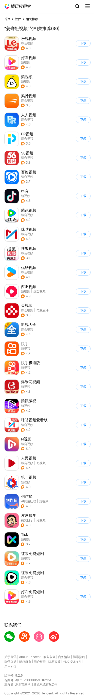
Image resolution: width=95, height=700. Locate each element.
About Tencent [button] (30, 657)
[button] (17, 6)
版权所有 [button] (25, 662)
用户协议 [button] (10, 666)
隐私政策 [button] (54, 662)
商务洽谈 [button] (64, 657)
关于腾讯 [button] (10, 657)
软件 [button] (18, 19)
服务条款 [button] (49, 657)
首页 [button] (7, 19)
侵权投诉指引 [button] (72, 662)
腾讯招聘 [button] (79, 657)
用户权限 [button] (40, 662)
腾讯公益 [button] (10, 662)
